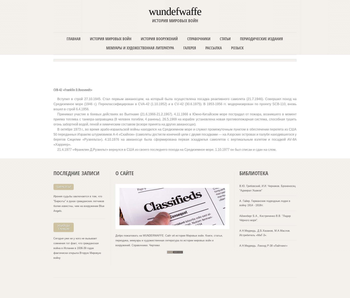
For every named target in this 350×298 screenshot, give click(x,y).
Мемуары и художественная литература (140, 47)
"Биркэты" (63, 187)
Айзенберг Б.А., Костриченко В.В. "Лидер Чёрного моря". (265, 218)
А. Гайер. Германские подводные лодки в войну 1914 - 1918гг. (264, 203)
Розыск (237, 47)
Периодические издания (261, 38)
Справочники (198, 38)
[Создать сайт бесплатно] (175, 252)
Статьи (225, 38)
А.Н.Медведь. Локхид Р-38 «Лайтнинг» (263, 245)
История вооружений (159, 38)
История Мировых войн (110, 38)
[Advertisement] (175, 73)
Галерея (189, 47)
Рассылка (213, 47)
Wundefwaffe (175, 11)
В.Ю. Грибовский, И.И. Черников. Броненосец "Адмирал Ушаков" (267, 188)
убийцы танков (64, 227)
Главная (74, 38)
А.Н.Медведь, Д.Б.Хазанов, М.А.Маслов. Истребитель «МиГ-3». (264, 232)
